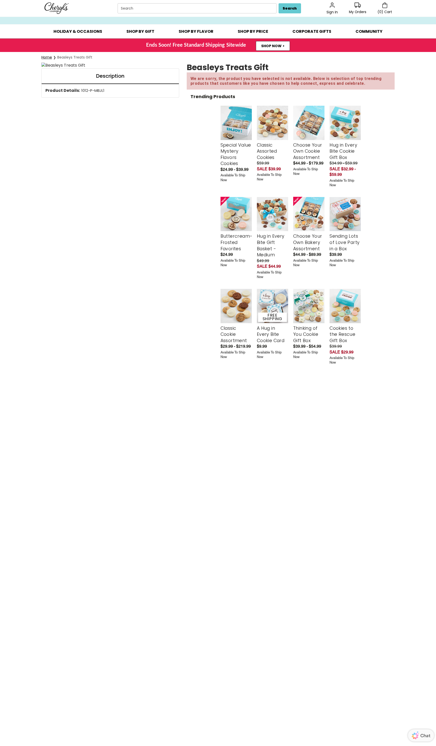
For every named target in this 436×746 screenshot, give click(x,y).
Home (46, 57)
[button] (77, 31)
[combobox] (198, 8)
